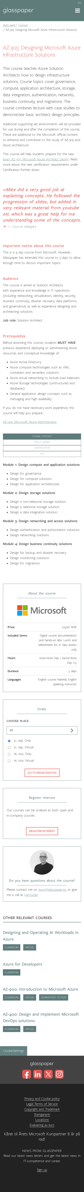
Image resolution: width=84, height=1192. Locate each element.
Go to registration (42, 772)
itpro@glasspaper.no (52, 889)
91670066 (31, 895)
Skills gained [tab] (42, 442)
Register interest (42, 831)
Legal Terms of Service (42, 1104)
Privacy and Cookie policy (42, 1098)
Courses (23, 25)
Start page (9, 25)
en (79, 3)
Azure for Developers (22, 964)
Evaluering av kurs (42, 1125)
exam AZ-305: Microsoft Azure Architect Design (36, 159)
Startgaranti (42, 1114)
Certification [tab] (42, 448)
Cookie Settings (13, 1051)
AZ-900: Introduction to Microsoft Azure (40, 989)
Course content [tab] (42, 436)
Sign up (42, 1170)
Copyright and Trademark (42, 1109)
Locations (42, 1120)
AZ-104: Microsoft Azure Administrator (30, 422)
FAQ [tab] (42, 453)
